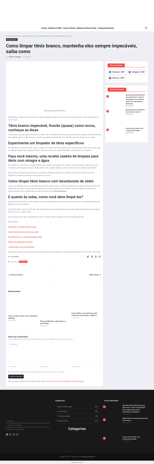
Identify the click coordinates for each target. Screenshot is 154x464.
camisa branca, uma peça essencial (21, 247)
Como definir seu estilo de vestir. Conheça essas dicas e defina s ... (85, 314)
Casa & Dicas (69, 28)
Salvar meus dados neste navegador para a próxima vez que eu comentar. (37, 372)
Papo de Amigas (15, 57)
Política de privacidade (16, 429)
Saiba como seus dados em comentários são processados (62, 381)
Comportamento (106, 28)
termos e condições (15, 425)
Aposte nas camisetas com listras (20, 242)
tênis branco (23, 262)
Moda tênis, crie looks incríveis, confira (22, 227)
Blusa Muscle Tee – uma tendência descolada (25, 237)
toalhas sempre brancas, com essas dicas (23, 232)
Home (44, 28)
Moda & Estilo (55, 28)
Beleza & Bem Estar (87, 28)
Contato (11, 421)
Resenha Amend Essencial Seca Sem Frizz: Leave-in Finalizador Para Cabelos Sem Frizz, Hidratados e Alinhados (135, 99)
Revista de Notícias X (88, 456)
